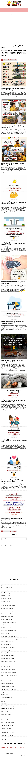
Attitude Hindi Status (6, 587)
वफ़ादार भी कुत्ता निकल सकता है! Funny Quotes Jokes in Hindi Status (13, 202)
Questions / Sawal (5, 601)
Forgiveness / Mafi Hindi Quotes (9, 636)
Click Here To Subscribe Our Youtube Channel (12, 747)
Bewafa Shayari (5, 703)
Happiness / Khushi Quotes (8, 647)
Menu (2, 10)
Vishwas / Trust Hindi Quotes (8, 689)
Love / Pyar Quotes (6, 653)
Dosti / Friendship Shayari (7, 708)
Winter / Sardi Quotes (6, 694)
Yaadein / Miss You (6, 728)
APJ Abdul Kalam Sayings (7, 611)
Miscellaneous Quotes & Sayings (9, 661)
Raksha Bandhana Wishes (7, 546)
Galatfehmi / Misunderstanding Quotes (11, 639)
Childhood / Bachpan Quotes (8, 622)
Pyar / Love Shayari (6, 720)
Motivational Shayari (6, 717)
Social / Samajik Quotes (7, 678)
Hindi (6, 14)
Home (2, 14)
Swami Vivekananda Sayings (8, 686)
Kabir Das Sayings (5, 650)
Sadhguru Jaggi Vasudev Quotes (9, 675)
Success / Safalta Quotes (7, 683)
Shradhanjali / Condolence (7, 732)
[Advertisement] (14, 31)
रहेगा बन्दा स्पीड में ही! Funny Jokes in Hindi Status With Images (13, 89)
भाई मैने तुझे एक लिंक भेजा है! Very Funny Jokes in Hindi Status (13, 243)
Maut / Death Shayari (6, 714)
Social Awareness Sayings (7, 680)
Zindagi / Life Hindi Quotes (7, 697)
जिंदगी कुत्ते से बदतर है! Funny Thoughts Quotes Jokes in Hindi (12, 361)
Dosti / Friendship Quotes (7, 627)
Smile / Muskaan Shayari (7, 725)
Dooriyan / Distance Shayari (8, 706)
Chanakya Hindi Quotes (7, 616)
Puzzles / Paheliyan (6, 598)
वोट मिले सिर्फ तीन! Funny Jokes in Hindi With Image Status (12, 164)
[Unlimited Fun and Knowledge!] (14, 6)
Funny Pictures (5, 583)
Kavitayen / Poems (5, 595)
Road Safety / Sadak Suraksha (8, 672)
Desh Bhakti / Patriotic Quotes (8, 625)
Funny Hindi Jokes (5, 590)
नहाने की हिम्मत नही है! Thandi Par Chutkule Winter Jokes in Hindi (13, 401)
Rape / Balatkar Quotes (7, 667)
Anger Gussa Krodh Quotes (8, 605)
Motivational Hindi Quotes (7, 664)
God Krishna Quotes (6, 644)
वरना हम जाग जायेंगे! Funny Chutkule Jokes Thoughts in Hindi (13, 322)
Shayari (3, 701)
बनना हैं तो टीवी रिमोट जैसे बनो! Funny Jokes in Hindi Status (13, 282)
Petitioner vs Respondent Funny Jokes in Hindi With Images (13, 480)
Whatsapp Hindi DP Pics (7, 735)
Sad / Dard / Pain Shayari (7, 722)
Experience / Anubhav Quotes (8, 630)
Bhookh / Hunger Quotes (7, 614)
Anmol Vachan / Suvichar (7, 608)
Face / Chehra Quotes (6, 633)
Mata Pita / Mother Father (7, 658)
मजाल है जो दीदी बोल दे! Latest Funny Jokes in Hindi (14, 440)
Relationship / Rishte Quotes (8, 669)
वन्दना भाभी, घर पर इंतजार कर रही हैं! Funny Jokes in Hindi (12, 519)
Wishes (3, 739)
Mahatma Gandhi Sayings (7, 655)
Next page (13, 59)
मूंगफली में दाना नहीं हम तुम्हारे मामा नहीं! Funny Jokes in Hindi (12, 126)
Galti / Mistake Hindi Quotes (8, 641)
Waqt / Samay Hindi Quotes (8, 692)
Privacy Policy (23, 755)
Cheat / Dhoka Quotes (6, 619)
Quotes (3, 604)
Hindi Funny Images (6, 593)
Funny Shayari (4, 711)
